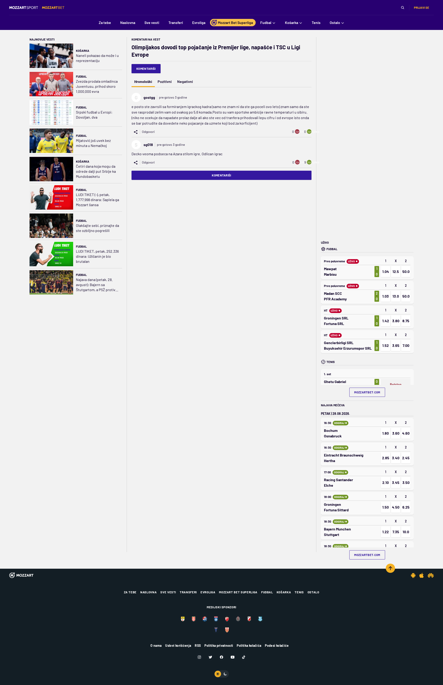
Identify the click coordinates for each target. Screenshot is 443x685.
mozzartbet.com (367, 392)
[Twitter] (210, 657)
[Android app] (413, 575)
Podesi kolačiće (277, 645)
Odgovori (148, 132)
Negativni (185, 81)
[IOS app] (421, 575)
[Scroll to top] (390, 568)
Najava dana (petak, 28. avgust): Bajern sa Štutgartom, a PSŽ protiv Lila (95, 284)
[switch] (221, 674)
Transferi (188, 592)
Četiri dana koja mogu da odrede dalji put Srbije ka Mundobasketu (96, 171)
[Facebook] (221, 657)
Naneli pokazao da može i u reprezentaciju (97, 58)
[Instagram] (199, 657)
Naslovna (148, 592)
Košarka (82, 51)
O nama (156, 645)
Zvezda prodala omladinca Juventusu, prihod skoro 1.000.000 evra (97, 86)
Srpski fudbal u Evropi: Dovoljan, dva (94, 114)
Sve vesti (168, 592)
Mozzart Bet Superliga (238, 592)
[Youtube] (232, 657)
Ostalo (313, 592)
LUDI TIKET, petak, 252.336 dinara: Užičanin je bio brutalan (97, 256)
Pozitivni (165, 81)
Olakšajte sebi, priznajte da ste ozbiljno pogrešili (97, 228)
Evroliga (208, 592)
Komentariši (146, 68)
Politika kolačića (249, 645)
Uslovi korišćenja (178, 645)
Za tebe (130, 592)
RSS (198, 645)
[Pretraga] (402, 7)
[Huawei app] (431, 575)
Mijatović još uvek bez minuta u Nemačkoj (93, 143)
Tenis (299, 592)
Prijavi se (421, 7)
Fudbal (81, 76)
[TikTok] (243, 657)
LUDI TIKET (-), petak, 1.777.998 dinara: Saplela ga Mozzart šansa (97, 199)
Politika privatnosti (218, 645)
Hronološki (143, 81)
